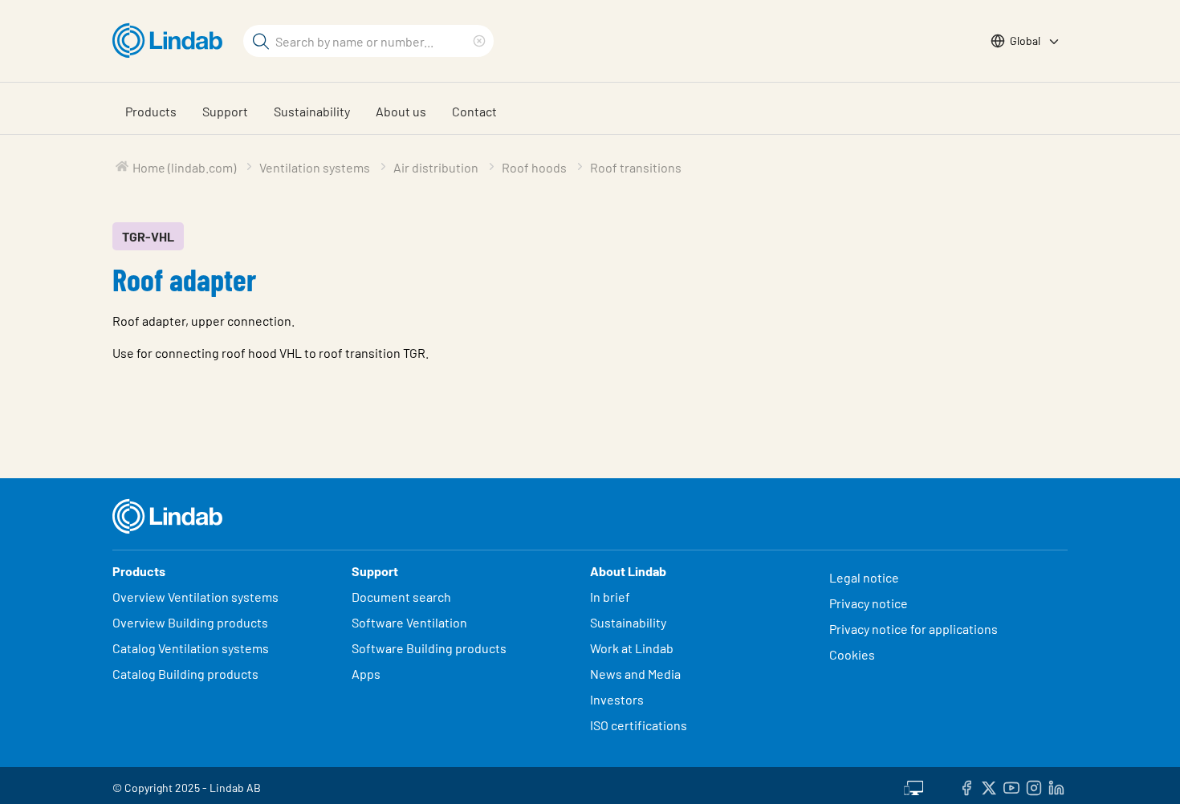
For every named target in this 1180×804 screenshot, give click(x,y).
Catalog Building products (185, 673)
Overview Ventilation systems (195, 596)
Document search (401, 596)
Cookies (852, 654)
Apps (366, 673)
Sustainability (312, 111)
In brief (611, 596)
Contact (474, 111)
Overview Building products (190, 622)
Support (225, 111)
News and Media (635, 673)
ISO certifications (638, 725)
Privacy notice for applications (913, 628)
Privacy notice (868, 603)
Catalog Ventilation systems (190, 648)
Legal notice (864, 577)
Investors (617, 699)
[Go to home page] (171, 41)
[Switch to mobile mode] (913, 786)
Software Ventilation (409, 622)
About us (401, 111)
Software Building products (429, 648)
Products (151, 111)
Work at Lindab (631, 648)
